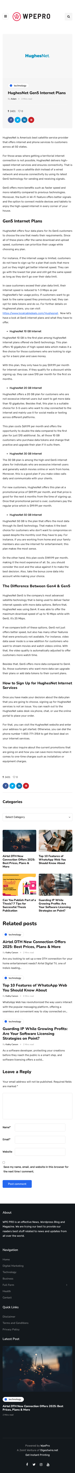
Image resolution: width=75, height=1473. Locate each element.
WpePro (45, 1445)
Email (6, 1139)
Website (7, 1151)
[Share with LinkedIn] (24, 120)
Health (7, 1291)
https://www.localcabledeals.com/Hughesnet (30, 313)
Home (6, 1259)
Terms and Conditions (15, 1323)
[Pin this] (31, 120)
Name (7, 1127)
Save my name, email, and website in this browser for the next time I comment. (36, 1169)
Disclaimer (9, 1316)
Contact (7, 1297)
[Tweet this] (18, 120)
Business (8, 1278)
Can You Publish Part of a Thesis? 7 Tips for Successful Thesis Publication (19, 905)
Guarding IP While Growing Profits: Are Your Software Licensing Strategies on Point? (55, 905)
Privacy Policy (11, 1329)
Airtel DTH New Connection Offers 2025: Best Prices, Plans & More (19, 861)
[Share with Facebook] (11, 120)
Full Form (8, 1285)
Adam (13, 98)
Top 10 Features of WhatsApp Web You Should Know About (52, 859)
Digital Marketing (13, 1266)
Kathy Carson (12, 952)
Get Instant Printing (37, 1455)
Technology (9, 1272)
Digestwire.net (49, 1450)
